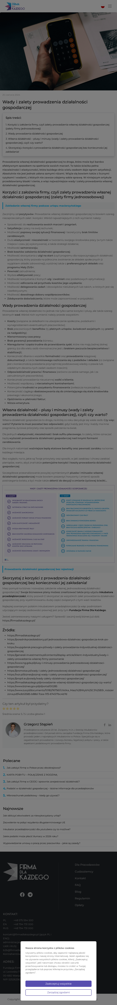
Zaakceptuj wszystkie (58, 983)
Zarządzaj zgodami (58, 992)
